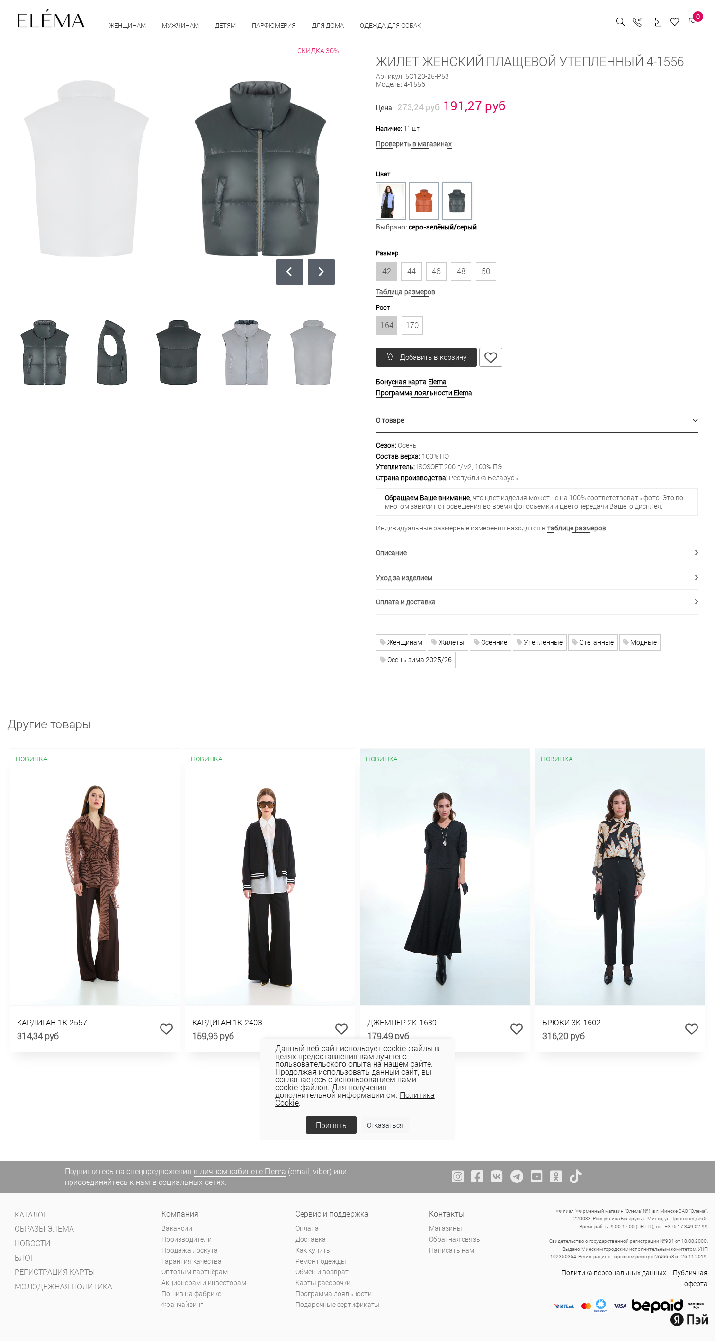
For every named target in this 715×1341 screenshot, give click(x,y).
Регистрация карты (55, 1272)
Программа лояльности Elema (424, 392)
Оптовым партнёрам (194, 1271)
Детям (226, 25)
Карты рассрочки (323, 1282)
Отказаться (385, 1124)
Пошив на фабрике (191, 1293)
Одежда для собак (390, 25)
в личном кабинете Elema (240, 1171)
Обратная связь (454, 1239)
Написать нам (451, 1249)
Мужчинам (181, 25)
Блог (25, 1258)
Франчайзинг (182, 1304)
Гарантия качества (191, 1261)
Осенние (493, 642)
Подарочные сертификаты (337, 1304)
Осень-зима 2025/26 (419, 659)
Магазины (445, 1228)
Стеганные (596, 642)
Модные (643, 642)
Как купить (312, 1249)
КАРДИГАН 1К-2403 (227, 1022)
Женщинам (128, 25)
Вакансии (176, 1228)
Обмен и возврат (322, 1271)
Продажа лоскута (189, 1249)
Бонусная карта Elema (411, 381)
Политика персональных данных (613, 1272)
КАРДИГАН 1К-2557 (52, 1022)
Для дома (328, 25)
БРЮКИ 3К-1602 (571, 1022)
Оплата (307, 1228)
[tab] (537, 420)
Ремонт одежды (320, 1261)
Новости (32, 1243)
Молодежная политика (63, 1286)
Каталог (31, 1214)
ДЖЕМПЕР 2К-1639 (402, 1022)
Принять (331, 1125)
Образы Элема (44, 1228)
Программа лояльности (333, 1293)
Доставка (310, 1239)
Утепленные (542, 642)
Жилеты (451, 642)
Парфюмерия (274, 25)
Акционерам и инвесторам (203, 1282)
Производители (186, 1239)
